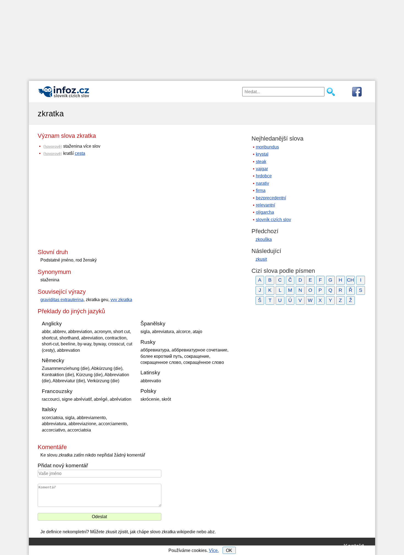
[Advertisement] (202, 38)
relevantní (265, 205)
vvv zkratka (121, 299)
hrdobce (264, 176)
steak (261, 161)
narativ (262, 183)
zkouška (264, 239)
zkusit (261, 259)
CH (350, 280)
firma (260, 190)
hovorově (53, 146)
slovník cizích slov (273, 219)
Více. (214, 550)
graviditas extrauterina (62, 299)
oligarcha (265, 212)
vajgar (262, 168)
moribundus (267, 147)
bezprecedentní (271, 198)
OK (229, 550)
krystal (262, 154)
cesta (80, 153)
